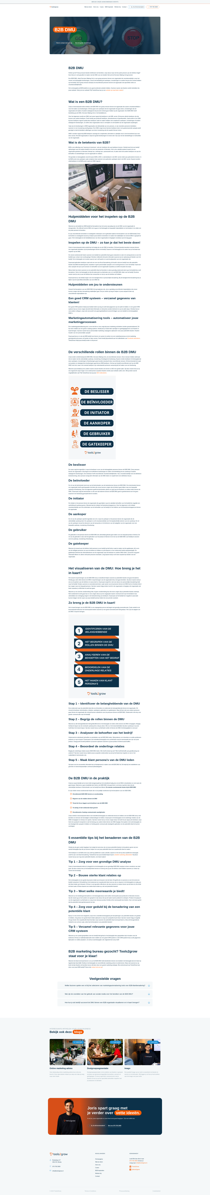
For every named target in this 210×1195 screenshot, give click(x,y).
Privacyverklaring (124, 1191)
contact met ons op (96, 967)
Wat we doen (88, 7)
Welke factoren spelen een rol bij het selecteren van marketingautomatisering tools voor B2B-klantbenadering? (105, 985)
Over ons (96, 7)
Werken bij (117, 7)
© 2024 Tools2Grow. (55, 1191)
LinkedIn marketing (119, 854)
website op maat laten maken (114, 90)
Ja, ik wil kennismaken (137, 7)
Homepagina (99, 1159)
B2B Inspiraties (99, 1170)
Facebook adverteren (134, 338)
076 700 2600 (154, 7)
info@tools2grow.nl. (141, 1163)
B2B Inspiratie (109, 7)
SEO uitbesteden (102, 373)
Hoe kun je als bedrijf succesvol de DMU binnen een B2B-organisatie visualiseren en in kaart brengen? (102, 1002)
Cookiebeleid (156, 1191)
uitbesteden (128, 854)
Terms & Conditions (90, 1191)
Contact (124, 7)
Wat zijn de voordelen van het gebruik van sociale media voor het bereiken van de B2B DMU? (99, 994)
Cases (102, 7)
